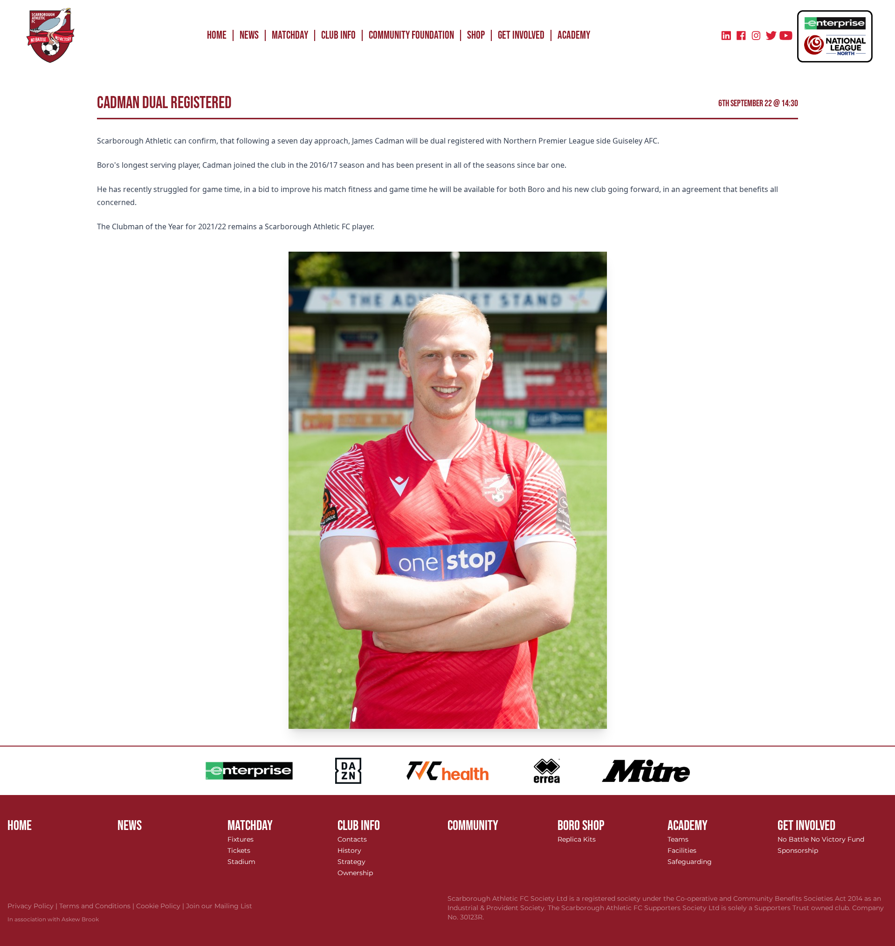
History (349, 850)
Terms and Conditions (97, 906)
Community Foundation (411, 35)
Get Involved (521, 35)
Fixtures (240, 839)
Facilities (682, 850)
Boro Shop (581, 825)
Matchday (290, 35)
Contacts (352, 839)
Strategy (351, 861)
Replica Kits (577, 839)
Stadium (241, 861)
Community (473, 825)
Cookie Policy (161, 906)
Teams (678, 839)
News (249, 35)
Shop (476, 35)
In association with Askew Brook (53, 919)
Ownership (355, 873)
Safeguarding (690, 861)
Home (217, 35)
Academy (574, 35)
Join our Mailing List (219, 906)
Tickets (238, 850)
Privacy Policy (33, 906)
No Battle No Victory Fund (821, 839)
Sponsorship (798, 850)
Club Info (338, 35)
